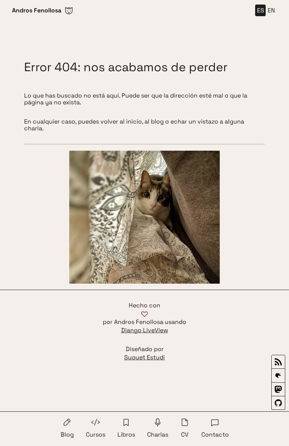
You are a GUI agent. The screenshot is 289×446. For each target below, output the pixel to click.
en (271, 10)
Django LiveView (144, 330)
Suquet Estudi (144, 357)
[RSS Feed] (278, 362)
